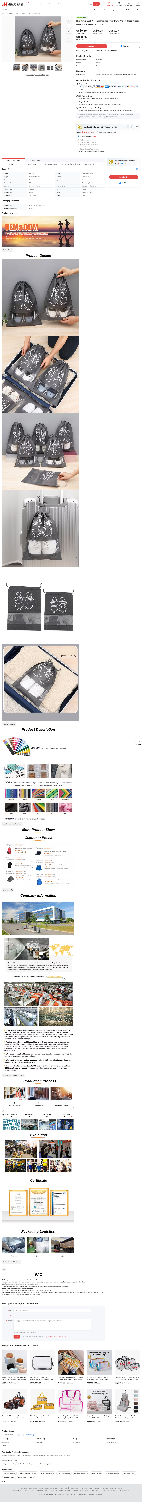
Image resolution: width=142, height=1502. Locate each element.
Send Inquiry (91, 46)
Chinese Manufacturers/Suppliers (48, 1488)
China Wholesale (63, 1488)
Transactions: (106, 132)
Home (3, 13)
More (3, 1481)
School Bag (40, 1442)
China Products (33, 1488)
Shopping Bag (41, 1439)
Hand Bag (5, 1439)
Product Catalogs (29, 1435)
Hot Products (23, 1488)
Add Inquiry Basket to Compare (37, 75)
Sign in (138, 5)
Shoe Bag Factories (9, 1473)
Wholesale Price (74, 1488)
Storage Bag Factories (47, 1473)
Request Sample (112, 51)
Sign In (79, 151)
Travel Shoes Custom (129, 1473)
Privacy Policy (99, 1494)
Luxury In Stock (75, 1442)
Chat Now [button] (125, 46)
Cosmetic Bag (36, 13)
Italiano (61, 1490)
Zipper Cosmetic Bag (9, 1464)
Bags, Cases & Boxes (12, 13)
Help (105, 10)
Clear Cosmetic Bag (26, 1464)
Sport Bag (74, 1439)
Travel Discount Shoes (112, 1473)
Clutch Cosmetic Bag (42, 1464)
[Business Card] (137, 169)
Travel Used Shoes (8, 1478)
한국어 (86, 1490)
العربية (81, 1490)
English (26, 1490)
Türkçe (108, 1490)
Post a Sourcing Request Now (56, 1337)
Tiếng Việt (115, 1490)
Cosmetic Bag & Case (25, 13)
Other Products (110, 1442)
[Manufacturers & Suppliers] (12, 4)
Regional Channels (94, 1488)
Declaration (91, 1494)
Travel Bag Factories (64, 1473)
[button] (98, 164)
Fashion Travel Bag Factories (27, 1473)
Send (16, 1337)
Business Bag (110, 1439)
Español (32, 1490)
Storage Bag (5, 1442)
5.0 (116, 163)
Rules (138, 10)
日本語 (92, 1490)
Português (39, 1490)
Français (46, 1490)
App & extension (116, 10)
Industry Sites (83, 1488)
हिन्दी (97, 1490)
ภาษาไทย (102, 1490)
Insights (120, 1488)
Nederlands (75, 1490)
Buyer (95, 10)
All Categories (9, 10)
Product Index (104, 1488)
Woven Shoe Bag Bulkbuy (26, 1478)
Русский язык (53, 1490)
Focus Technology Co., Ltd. (58, 1494)
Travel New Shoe (97, 1473)
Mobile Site (113, 1488)
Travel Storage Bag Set (81, 1473)
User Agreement (82, 1494)
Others (4, 1446)
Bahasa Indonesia (124, 1490)
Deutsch (67, 1490)
